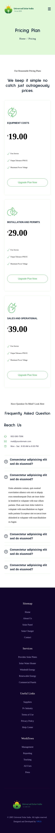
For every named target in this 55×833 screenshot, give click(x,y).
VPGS (38, 821)
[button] (27, 461)
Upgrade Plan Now (27, 182)
